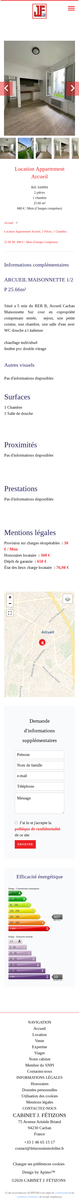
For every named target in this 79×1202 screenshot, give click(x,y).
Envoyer (25, 844)
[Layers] (67, 598)
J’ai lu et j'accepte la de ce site (37, 829)
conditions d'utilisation (28, 1196)
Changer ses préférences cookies (38, 1164)
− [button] (10, 603)
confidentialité (62, 1192)
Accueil (8, 222)
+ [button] (10, 597)
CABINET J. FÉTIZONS (39, 1115)
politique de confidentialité (37, 829)
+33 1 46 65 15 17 (39, 1142)
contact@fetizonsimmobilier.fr (39, 1148)
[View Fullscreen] (10, 613)
